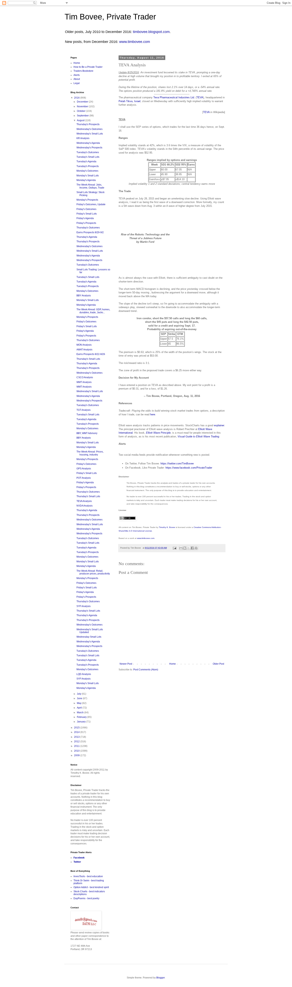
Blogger (160, 977)
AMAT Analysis (84, 349)
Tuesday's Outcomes (87, 152)
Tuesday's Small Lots (87, 157)
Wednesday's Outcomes (89, 129)
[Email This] (181, 548)
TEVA (199, 97)
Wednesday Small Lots (88, 636)
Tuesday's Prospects (87, 166)
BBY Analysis (83, 295)
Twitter (77, 861)
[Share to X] (188, 548)
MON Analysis (84, 344)
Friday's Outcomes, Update (90, 204)
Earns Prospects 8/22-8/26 (90, 354)
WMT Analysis (84, 382)
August (81, 120)
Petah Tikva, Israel (129, 101)
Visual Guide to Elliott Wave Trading (198, 436)
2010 (77, 750)
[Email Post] (174, 548)
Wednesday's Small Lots (89, 133)
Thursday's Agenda (86, 237)
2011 (77, 746)
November (83, 106)
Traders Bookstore (83, 71)
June (80, 698)
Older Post (218, 663)
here (152, 414)
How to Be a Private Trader (87, 67)
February (82, 717)
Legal (76, 83)
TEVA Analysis (84, 501)
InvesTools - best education (88, 876)
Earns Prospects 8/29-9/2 (90, 232)
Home (172, 663)
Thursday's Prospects (88, 124)
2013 (77, 737)
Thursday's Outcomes (88, 227)
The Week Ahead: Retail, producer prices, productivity (93, 572)
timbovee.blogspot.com (151, 32)
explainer (219, 425)
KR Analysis (82, 138)
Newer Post (126, 663)
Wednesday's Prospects (89, 147)
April (79, 707)
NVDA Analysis (84, 505)
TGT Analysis (83, 410)
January (81, 721)
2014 (77, 732)
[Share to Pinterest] (196, 548)
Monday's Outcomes (87, 170)
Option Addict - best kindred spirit (91, 887)
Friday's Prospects (86, 223)
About (76, 79)
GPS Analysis (83, 468)
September (83, 115)
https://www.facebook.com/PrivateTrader (188, 467)
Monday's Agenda (86, 180)
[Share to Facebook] (192, 548)
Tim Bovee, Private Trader (110, 16)
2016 (77, 97)
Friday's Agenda (85, 218)
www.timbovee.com (134, 42)
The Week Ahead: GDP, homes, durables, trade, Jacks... (93, 311)
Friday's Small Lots (86, 213)
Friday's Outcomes (86, 209)
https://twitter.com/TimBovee (177, 463)
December (83, 101)
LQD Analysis (83, 674)
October (81, 111)
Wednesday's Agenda (88, 143)
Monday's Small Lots (87, 175)
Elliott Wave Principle (158, 432)
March (80, 712)
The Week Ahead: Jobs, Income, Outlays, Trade (90, 186)
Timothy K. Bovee (167, 527)
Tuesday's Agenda (86, 161)
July (79, 693)
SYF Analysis (83, 606)
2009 (77, 755)
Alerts (76, 75)
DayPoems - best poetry (86, 898)
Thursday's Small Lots (88, 359)
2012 (77, 741)
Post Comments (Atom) (145, 669)
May (79, 703)
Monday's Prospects (87, 199)
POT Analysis (83, 478)
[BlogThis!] (185, 548)
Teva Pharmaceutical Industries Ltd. (174, 97)
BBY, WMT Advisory (86, 433)
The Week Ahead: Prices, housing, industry (89, 453)
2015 (77, 727)
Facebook (79, 857)
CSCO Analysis (84, 377)
